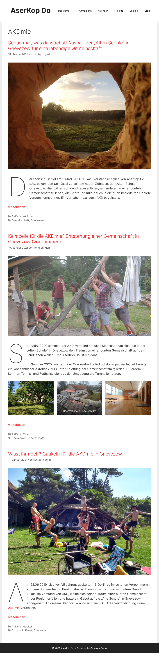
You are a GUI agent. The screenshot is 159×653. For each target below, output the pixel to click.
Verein (27, 434)
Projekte (118, 10)
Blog (147, 10)
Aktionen (28, 216)
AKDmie (17, 216)
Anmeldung (85, 10)
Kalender (103, 10)
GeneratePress (98, 648)
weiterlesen (16, 207)
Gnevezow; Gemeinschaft (28, 438)
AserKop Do (31, 10)
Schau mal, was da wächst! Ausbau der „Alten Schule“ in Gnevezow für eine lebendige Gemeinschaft (68, 45)
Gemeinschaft (20, 220)
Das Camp (63, 10)
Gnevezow (37, 220)
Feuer (28, 630)
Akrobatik (18, 630)
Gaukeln (134, 10)
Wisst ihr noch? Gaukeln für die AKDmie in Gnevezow (65, 454)
